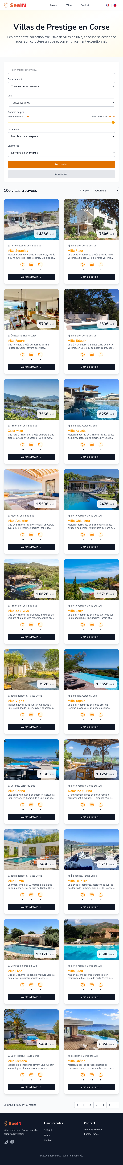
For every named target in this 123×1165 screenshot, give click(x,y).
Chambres (13, 145)
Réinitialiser (61, 174)
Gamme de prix (16, 111)
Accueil (53, 5)
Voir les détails (29, 277)
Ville (10, 95)
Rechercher (62, 164)
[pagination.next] (116, 1105)
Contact (85, 5)
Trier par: (85, 190)
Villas (69, 5)
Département (15, 79)
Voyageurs (13, 129)
